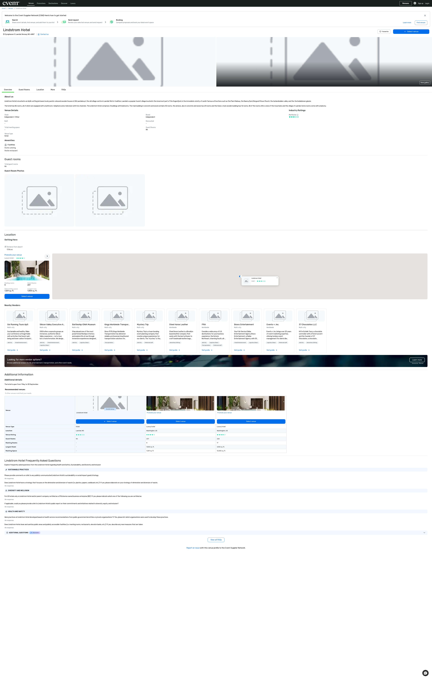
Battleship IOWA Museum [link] (84, 324)
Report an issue (193, 548)
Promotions (41, 3)
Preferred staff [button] (149, 342)
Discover (64, 3)
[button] (108, 62)
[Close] (425, 15)
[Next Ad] (47, 256)
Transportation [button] (109, 342)
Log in (427, 3)
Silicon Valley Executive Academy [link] (52, 324)
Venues (31, 3)
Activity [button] (10, 342)
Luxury (73, 3)
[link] (19, 316)
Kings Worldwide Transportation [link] (117, 324)
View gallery (425, 83)
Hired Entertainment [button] (21, 342)
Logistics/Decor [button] (44, 345)
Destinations (53, 3)
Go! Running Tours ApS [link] (17, 324)
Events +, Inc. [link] (273, 324)
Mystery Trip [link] (143, 324)
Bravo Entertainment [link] (244, 324)
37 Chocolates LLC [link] (308, 324)
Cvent (4, 8)
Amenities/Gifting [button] (175, 342)
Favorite (385, 31)
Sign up (420, 3)
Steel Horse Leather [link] (178, 324)
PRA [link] (204, 324)
